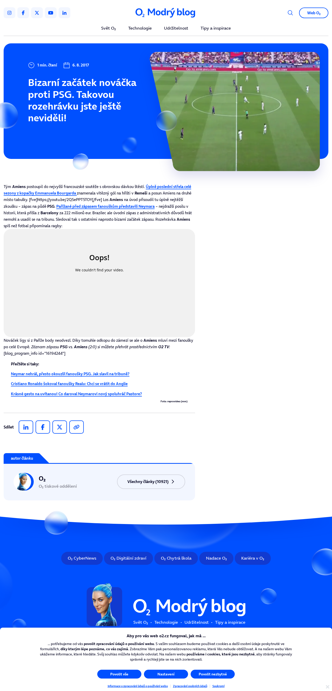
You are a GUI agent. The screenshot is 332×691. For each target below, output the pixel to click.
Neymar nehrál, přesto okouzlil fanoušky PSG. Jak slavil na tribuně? (70, 374)
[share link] (76, 427)
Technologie (140, 28)
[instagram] (9, 12)
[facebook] (23, 12)
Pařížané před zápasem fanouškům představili (105, 206)
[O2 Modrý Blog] (166, 12)
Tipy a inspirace (215, 28)
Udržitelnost (176, 28)
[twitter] (37, 12)
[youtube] (51, 12)
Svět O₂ (108, 28)
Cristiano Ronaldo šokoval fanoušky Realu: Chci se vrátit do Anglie (69, 383)
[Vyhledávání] (290, 13)
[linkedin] (64, 12)
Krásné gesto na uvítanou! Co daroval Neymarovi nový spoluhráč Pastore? (76, 394)
